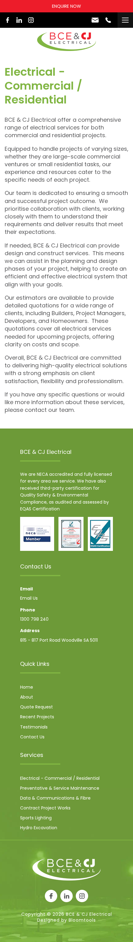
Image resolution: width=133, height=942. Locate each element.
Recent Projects (37, 717)
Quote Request (36, 707)
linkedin (19, 20)
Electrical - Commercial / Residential (60, 778)
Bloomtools (82, 920)
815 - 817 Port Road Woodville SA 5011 (59, 640)
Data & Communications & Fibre (55, 798)
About (26, 697)
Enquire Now (66, 6)
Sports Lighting (36, 818)
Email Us (29, 598)
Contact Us (32, 737)
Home (26, 687)
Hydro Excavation (38, 828)
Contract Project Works (45, 808)
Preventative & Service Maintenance (59, 788)
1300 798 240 (108, 20)
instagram (31, 20)
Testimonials (34, 727)
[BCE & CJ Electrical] (66, 41)
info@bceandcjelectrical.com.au (95, 20)
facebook (7, 20)
